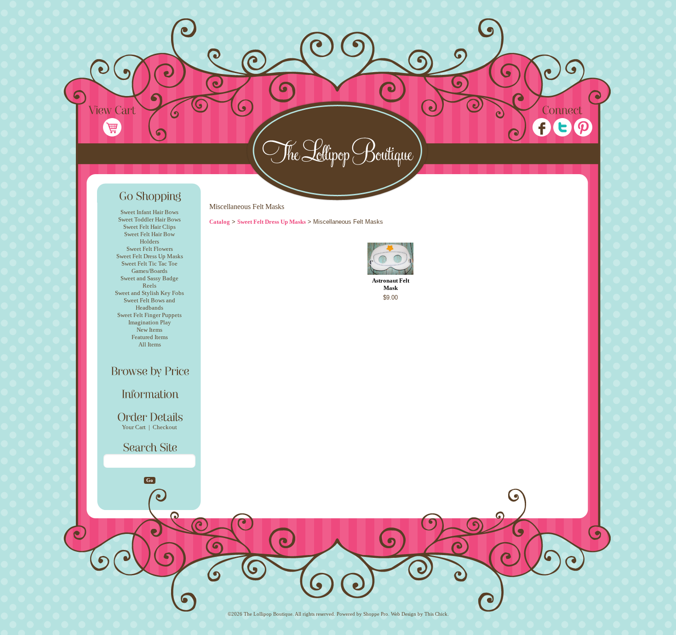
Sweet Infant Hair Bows (149, 212)
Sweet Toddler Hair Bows (149, 219)
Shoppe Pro (375, 614)
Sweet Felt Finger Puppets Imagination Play (149, 319)
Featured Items (150, 337)
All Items (149, 344)
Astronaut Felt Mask (390, 284)
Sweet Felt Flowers (149, 248)
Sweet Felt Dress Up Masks (149, 256)
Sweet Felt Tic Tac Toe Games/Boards (149, 267)
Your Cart (134, 427)
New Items (149, 329)
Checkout (165, 427)
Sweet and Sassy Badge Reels (149, 282)
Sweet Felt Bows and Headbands (149, 304)
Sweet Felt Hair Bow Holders (149, 238)
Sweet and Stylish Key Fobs (149, 292)
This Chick (435, 614)
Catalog (219, 221)
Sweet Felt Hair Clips (149, 226)
